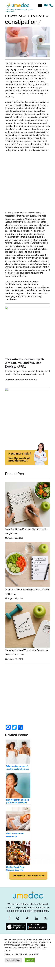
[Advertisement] (27, 182)
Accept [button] (29, 960)
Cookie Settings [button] (13, 960)
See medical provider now (28, 875)
